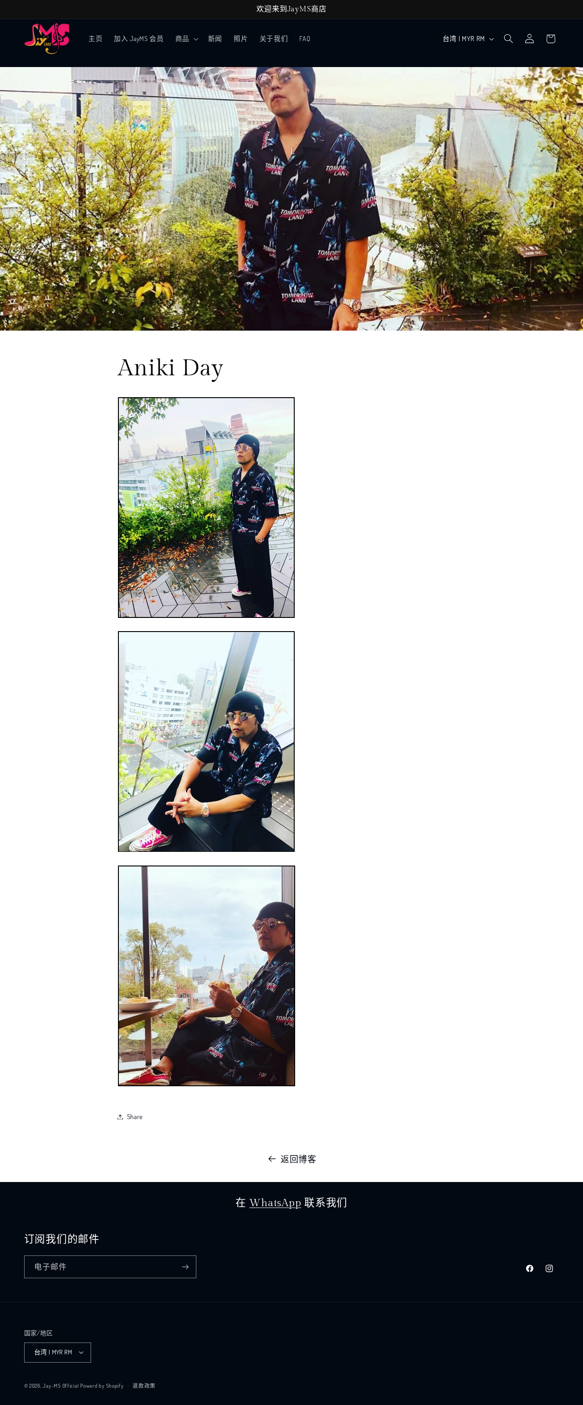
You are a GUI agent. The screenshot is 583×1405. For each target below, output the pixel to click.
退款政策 (144, 1385)
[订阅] (184, 1266)
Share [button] (135, 1116)
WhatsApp (275, 1203)
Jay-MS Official (60, 1385)
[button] (185, 39)
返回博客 (299, 1159)
